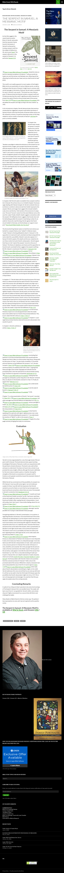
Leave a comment (17, 24)
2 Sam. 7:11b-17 (25, 315)
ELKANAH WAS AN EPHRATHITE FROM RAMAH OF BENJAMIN (19, 833)
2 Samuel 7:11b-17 (13, 390)
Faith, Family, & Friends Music (10, 828)
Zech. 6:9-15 (8, 406)
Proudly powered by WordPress (17, 871)
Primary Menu (62, 2)
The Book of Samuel (26, 15)
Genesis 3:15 (12, 58)
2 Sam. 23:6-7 (12, 504)
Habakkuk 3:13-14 (23, 492)
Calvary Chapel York (7, 811)
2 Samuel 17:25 (32, 249)
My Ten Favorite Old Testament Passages (55, 231)
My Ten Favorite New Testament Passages (55, 236)
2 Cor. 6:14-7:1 (35, 506)
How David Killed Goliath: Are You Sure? (17, 225)
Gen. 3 (32, 417)
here (13, 52)
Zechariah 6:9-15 (31, 373)
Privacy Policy (5, 871)
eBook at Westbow (22, 698)
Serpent (23, 620)
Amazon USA (5, 698)
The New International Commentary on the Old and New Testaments (55, 243)
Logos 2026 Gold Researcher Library (11, 837)
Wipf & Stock (17, 610)
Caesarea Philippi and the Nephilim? (55, 248)
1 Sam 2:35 (11, 365)
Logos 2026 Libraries (7, 842)
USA (29, 69)
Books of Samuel (8, 620)
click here (33, 116)
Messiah (17, 620)
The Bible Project (6, 812)
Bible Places (5, 817)
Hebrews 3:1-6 (14, 381)
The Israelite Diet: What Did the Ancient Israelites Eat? (55, 275)
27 (31, 251)
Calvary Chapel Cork (7, 814)
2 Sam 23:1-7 (7, 398)
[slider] (59, 107)
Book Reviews (6, 15)
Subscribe (6, 795)
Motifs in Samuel (15, 15)
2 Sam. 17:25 (19, 534)
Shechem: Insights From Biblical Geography (54, 259)
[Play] (47, 107)
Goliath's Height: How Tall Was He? (55, 269)
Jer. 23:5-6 (9, 404)
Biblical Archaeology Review (9, 809)
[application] (53, 107)
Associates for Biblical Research (10, 818)
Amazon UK (13, 698)
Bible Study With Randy (10, 2)
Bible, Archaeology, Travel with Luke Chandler (14, 815)
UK (31, 69)
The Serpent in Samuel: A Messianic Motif (20, 20)
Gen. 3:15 (8, 100)
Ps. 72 (37, 400)
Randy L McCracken (51, 202)
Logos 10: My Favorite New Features (11, 846)
